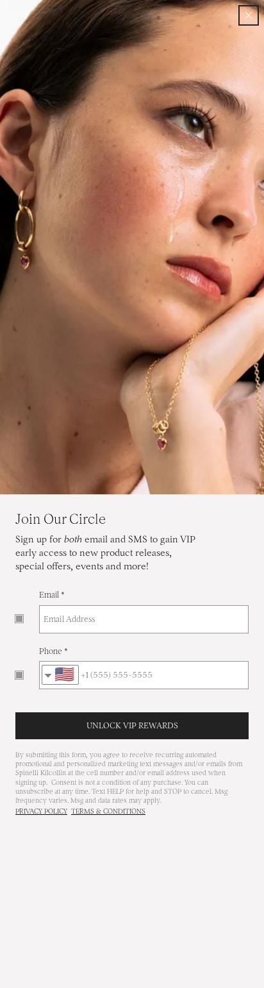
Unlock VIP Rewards (132, 725)
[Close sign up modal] (248, 15)
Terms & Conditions (108, 811)
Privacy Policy (41, 811)
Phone (50, 651)
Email (49, 594)
